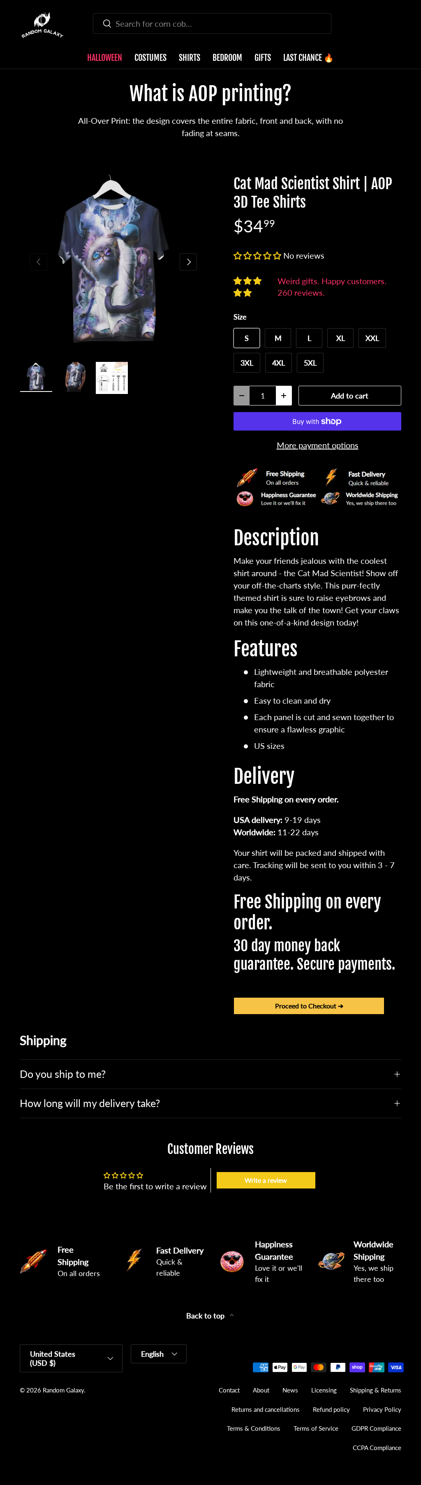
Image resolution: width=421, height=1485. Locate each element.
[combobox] (212, 23)
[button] (396, 25)
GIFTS (262, 58)
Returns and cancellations (265, 1409)
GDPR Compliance (376, 1428)
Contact (229, 1390)
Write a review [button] (266, 1180)
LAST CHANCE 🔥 (308, 58)
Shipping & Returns (375, 1390)
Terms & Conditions (253, 1428)
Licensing (324, 1390)
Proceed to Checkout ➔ (309, 1006)
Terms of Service (316, 1428)
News (290, 1390)
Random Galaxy (63, 1390)
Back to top (206, 1315)
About (261, 1390)
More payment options (318, 445)
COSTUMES (150, 58)
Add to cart (349, 395)
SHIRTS (189, 58)
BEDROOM (227, 58)
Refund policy (331, 1409)
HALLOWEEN (104, 58)
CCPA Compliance (377, 1447)
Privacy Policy (382, 1409)
